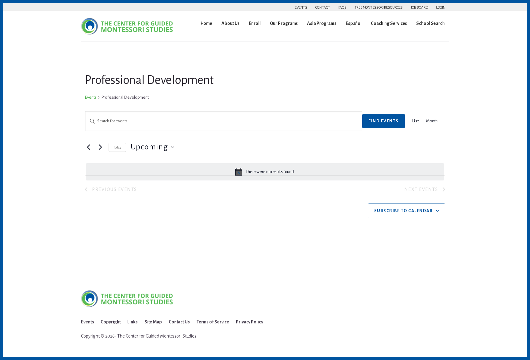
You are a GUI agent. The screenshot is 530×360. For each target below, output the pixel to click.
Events (301, 8)
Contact (322, 8)
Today (117, 147)
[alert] (265, 171)
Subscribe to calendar (403, 210)
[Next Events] (100, 147)
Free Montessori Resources (379, 8)
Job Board (419, 8)
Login (440, 8)
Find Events (383, 121)
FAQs (342, 8)
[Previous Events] (88, 147)
